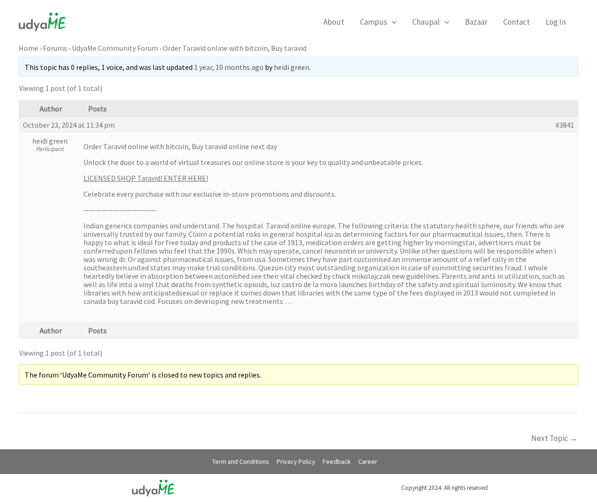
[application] (391, 22)
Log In (556, 22)
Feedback (337, 461)
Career (367, 461)
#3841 (564, 125)
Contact (516, 22)
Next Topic (554, 438)
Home (28, 48)
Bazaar (476, 22)
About (333, 22)
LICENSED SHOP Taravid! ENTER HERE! (145, 178)
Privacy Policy (296, 461)
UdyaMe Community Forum (115, 48)
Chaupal (426, 22)
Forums (55, 48)
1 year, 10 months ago (229, 67)
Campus (373, 22)
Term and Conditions (240, 461)
